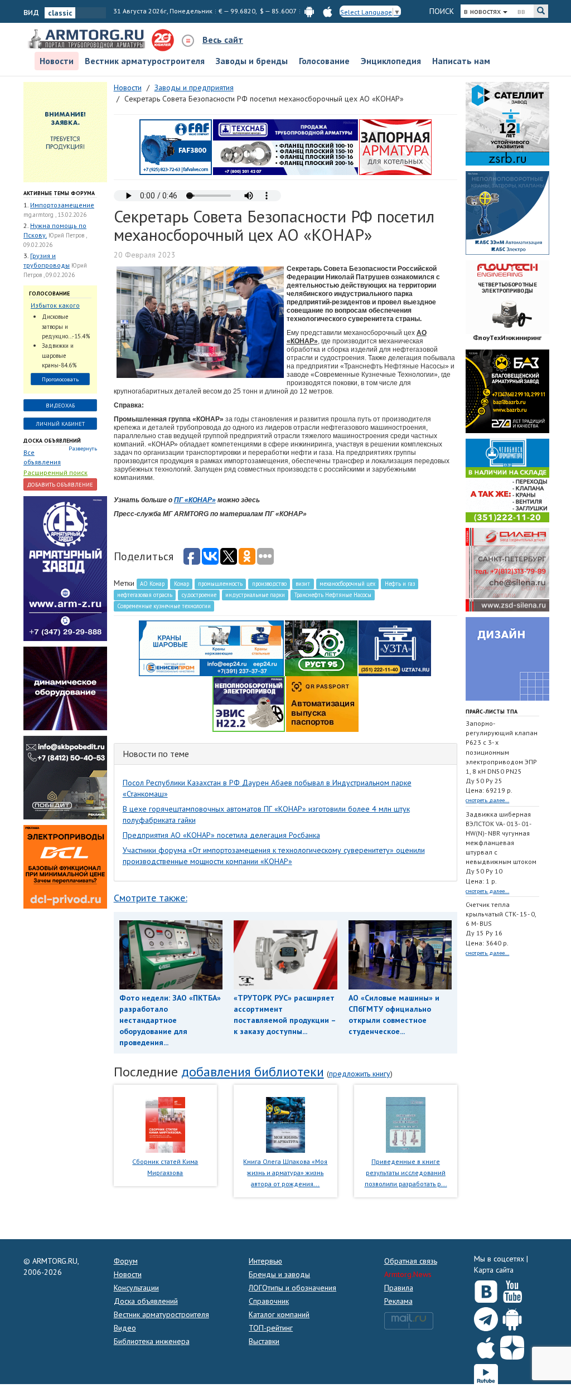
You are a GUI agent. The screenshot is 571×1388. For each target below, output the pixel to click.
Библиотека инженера (152, 1341)
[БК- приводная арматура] (65, 866)
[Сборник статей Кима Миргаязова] (165, 1124)
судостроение (199, 595)
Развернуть (83, 448)
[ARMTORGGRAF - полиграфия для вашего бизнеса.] (507, 658)
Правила (398, 1288)
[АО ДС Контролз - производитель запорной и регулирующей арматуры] (65, 688)
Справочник (269, 1301)
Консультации (136, 1288)
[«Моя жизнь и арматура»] (285, 1124)
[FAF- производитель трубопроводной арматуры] (175, 146)
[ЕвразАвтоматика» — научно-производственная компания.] (248, 703)
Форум (126, 1261)
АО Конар (152, 584)
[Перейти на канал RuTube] (486, 1374)
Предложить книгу (359, 1074)
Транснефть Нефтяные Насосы (332, 595)
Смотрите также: (150, 897)
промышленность (220, 584)
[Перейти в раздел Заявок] (65, 131)
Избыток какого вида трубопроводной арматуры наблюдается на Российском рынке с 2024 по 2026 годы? (60, 305)
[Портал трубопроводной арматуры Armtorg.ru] (87, 40)
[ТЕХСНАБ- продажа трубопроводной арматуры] (285, 146)
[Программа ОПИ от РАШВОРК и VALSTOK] (395, 146)
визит (303, 584)
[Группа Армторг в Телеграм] (486, 1317)
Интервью (265, 1261)
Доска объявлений (52, 440)
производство (269, 584)
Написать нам (461, 60)
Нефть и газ (400, 584)
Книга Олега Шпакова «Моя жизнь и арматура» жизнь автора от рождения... (285, 1172)
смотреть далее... (487, 800)
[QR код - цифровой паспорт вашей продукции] (322, 703)
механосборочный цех (347, 584)
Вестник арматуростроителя (145, 60)
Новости (57, 60)
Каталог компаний (279, 1314)
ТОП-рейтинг (271, 1328)
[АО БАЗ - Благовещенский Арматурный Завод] (507, 390)
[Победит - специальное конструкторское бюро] (65, 777)
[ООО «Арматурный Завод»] (65, 568)
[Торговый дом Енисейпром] (211, 647)
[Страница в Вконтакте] (486, 1289)
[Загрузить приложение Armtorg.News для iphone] (486, 1345)
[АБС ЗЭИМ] (507, 212)
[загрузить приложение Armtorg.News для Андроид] (309, 11)
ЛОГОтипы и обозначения (292, 1288)
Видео (125, 1328)
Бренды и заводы (279, 1274)
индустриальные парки (255, 595)
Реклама (398, 1301)
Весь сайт (222, 39)
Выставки (264, 1341)
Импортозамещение (62, 205)
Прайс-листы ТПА (491, 711)
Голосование (324, 60)
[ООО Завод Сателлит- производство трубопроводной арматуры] (507, 123)
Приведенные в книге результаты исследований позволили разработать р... (406, 1172)
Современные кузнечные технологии (164, 606)
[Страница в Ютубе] (512, 1289)
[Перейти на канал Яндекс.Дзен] (512, 1345)
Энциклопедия (391, 60)
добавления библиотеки (252, 1071)
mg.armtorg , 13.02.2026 (54, 215)
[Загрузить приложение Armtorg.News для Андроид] (512, 1317)
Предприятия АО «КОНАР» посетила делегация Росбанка (221, 835)
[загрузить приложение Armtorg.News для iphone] (327, 11)
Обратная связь (410, 1261)
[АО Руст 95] (321, 647)
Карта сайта (494, 1270)
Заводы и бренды (252, 60)
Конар (181, 584)
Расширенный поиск (55, 472)
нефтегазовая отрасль (144, 595)
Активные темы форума (59, 193)
